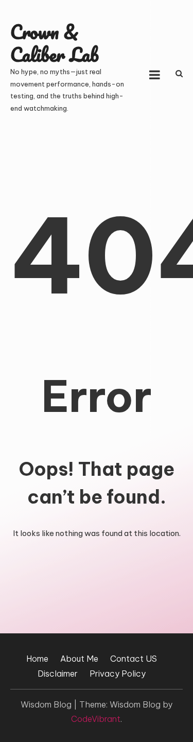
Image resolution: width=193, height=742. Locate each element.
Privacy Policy (118, 673)
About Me (79, 658)
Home (37, 658)
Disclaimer (58, 673)
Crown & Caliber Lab (54, 43)
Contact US (133, 658)
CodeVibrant (95, 719)
